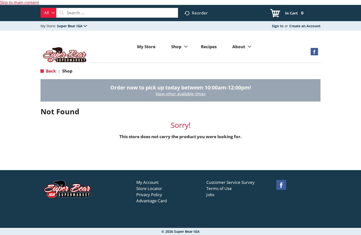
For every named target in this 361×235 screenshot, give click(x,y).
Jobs (210, 194)
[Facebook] (314, 53)
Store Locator (149, 188)
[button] (72, 26)
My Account (147, 182)
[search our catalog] (61, 13)
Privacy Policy (149, 194)
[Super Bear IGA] (65, 55)
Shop (67, 71)
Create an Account (304, 26)
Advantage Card (151, 200)
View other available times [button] (180, 94)
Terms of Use (219, 188)
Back (50, 71)
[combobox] (48, 13)
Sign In (277, 26)
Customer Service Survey (230, 182)
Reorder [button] (200, 13)
